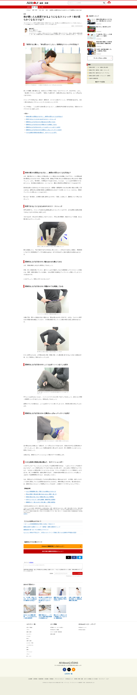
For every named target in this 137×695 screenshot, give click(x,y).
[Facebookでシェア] (74, 557)
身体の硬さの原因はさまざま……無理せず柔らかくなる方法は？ (44, 116)
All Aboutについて (69, 678)
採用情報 (35, 678)
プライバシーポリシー (59, 678)
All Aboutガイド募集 (54, 629)
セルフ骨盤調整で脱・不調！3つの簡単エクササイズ (41, 491)
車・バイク (29, 656)
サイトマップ (101, 678)
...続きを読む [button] (80, 34)
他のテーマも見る (100, 81)
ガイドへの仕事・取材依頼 (56, 631)
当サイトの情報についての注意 (91, 678)
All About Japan (82, 629)
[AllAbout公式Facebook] (64, 669)
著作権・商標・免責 (78, 678)
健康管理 (29, 7)
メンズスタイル (30, 645)
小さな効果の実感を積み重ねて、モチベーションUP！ (41, 132)
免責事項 (25, 513)
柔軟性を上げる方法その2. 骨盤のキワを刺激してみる (41, 124)
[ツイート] (68, 557)
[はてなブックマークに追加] (79, 557)
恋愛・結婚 (29, 640)
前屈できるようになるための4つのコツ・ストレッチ (41, 119)
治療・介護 (40, 7)
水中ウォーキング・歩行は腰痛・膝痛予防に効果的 (40, 499)
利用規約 (51, 678)
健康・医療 (44, 3)
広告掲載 (46, 678)
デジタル (28, 636)
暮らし (28, 638)
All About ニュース (82, 627)
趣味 (27, 649)
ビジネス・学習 (30, 643)
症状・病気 (34, 7)
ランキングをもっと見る (100, 58)
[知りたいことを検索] (104, 2)
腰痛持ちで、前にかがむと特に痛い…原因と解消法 (40, 502)
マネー (28, 629)
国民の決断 (52, 634)
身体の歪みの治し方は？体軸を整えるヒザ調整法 (40, 497)
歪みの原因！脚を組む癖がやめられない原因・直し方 (41, 494)
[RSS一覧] (73, 669)
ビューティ (29, 634)
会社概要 (30, 678)
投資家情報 (41, 678)
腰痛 (47, 10)
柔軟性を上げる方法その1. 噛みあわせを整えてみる (40, 122)
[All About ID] (109, 3)
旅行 (27, 647)
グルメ (28, 654)
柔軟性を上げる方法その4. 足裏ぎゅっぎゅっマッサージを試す (44, 130)
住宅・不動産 (29, 627)
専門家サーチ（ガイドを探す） (57, 627)
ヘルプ (107, 678)
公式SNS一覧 (68, 673)
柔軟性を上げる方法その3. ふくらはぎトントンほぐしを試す (43, 127)
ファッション (29, 651)
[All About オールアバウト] (32, 3)
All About (28, 10)
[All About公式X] (69, 669)
